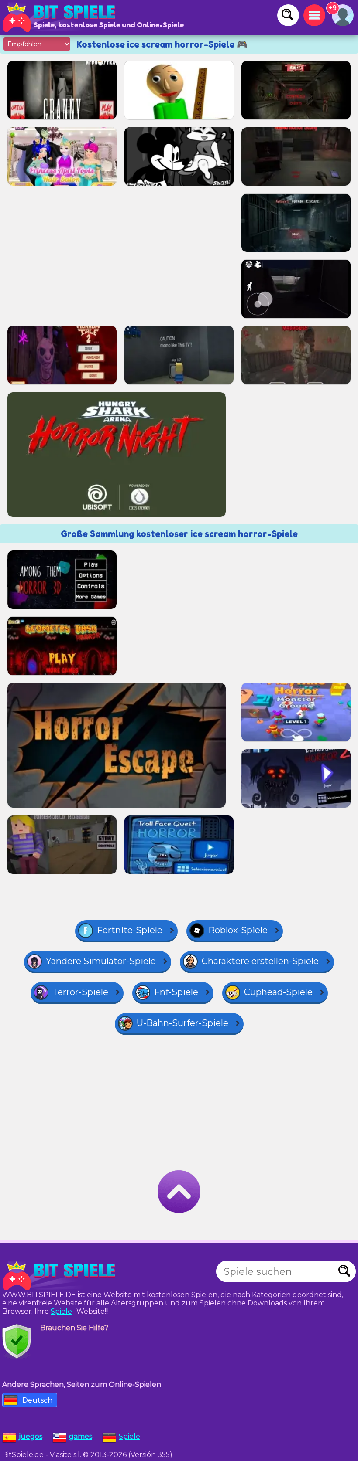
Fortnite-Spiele (129, 930)
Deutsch (37, 1400)
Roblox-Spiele (238, 930)
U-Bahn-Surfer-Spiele (182, 1023)
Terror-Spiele (80, 992)
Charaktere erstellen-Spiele (260, 961)
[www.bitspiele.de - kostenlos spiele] (61, 1276)
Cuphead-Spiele (278, 992)
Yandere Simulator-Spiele (101, 961)
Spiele (61, 1311)
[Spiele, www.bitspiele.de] (61, 17)
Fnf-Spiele (176, 992)
